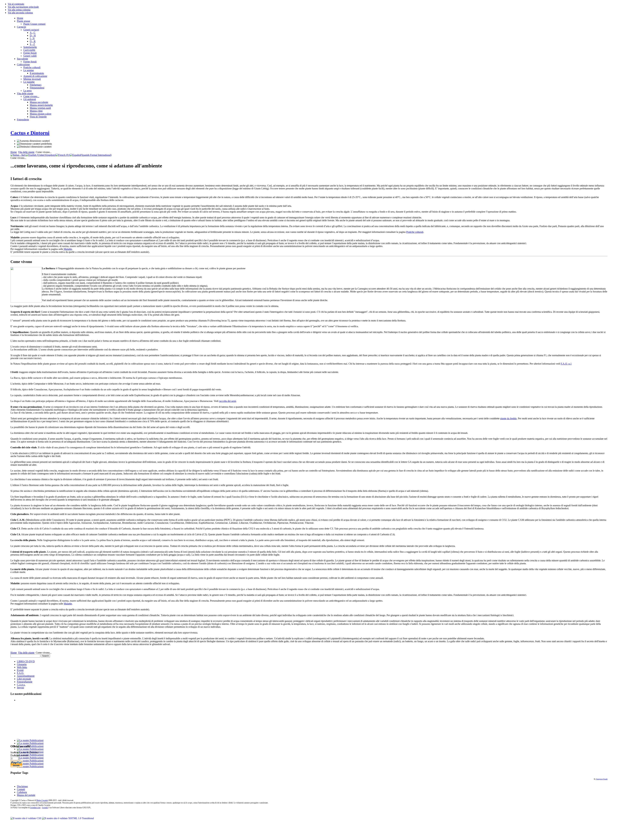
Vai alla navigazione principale (23, 6)
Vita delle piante (26, 152)
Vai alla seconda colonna (20, 12)
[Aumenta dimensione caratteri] (33, 140)
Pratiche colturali (414, 232)
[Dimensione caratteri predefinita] (34, 143)
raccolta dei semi (227, 401)
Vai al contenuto (16, 4)
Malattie (67, 249)
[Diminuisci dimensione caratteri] (34, 146)
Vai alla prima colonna (19, 9)
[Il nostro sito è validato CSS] (26, 818)
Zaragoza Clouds (602, 779)
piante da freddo (508, 418)
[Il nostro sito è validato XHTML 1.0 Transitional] (68, 818)
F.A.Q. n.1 (566, 363)
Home (13, 152)
